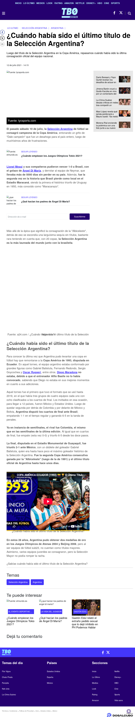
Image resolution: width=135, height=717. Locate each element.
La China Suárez (9, 694)
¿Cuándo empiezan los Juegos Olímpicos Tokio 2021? (51, 155)
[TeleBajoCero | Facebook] (115, 12)
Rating (58, 3)
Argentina (37, 582)
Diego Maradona (67, 372)
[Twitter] (2, 38)
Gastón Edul (80, 611)
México (50, 683)
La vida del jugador (51, 611)
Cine (106, 3)
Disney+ (91, 3)
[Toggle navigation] (3, 13)
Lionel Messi (15, 166)
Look (50, 3)
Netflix (80, 3)
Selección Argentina (60, 129)
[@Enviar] (2, 44)
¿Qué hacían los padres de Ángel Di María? (45, 201)
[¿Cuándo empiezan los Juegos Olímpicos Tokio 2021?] (13, 155)
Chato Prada (7, 677)
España (50, 677)
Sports (115, 3)
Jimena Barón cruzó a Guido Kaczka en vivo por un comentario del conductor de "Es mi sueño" (106, 93)
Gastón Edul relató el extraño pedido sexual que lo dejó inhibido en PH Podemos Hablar (85, 622)
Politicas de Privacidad (26, 711)
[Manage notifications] (129, 711)
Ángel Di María (32, 170)
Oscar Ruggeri (32, 372)
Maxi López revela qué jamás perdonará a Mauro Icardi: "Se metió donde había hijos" (107, 115)
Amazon (69, 3)
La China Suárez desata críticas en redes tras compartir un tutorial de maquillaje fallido (107, 105)
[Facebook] (2, 32)
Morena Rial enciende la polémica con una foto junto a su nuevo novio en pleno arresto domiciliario (106, 127)
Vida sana (118, 700)
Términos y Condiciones (9, 711)
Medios (40, 3)
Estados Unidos (53, 671)
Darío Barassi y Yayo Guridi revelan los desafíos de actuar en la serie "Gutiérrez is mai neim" (106, 82)
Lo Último (29, 3)
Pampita (5, 683)
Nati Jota (5, 688)
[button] (80, 216)
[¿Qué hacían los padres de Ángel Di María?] (13, 201)
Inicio (18, 3)
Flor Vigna (6, 671)
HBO (99, 3)
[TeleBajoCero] (34, 652)
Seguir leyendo (29, 151)
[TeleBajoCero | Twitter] (121, 12)
